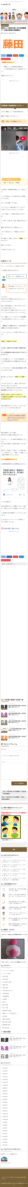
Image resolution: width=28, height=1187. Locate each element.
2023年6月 (4, 1071)
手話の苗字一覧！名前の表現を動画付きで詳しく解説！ (17, 889)
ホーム (8, 1)
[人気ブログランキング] (6, 59)
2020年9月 (4, 1088)
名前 (4, 563)
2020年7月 (4, 1093)
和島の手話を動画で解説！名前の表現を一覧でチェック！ (17, 706)
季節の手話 (5, 985)
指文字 (4, 1002)
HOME (3, 21)
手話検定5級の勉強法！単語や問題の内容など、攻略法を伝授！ (18, 908)
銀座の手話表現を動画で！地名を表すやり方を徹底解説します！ (17, 924)
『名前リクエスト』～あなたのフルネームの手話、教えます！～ (17, 913)
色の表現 (4, 1016)
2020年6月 (4, 1096)
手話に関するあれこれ (7, 990)
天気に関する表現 (6, 982)
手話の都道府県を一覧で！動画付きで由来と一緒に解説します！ (17, 902)
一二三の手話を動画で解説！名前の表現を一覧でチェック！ (17, 729)
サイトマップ (22, 1)
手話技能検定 (5, 996)
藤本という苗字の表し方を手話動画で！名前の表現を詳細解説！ (13, 798)
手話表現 (4, 999)
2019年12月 (5, 1113)
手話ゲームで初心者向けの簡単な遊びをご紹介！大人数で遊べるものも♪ (17, 896)
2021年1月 (4, 1076)
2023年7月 (4, 1068)
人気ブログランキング (6, 1162)
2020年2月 (4, 1108)
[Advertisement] (14, 91)
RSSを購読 (15, 1)
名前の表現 (10, 21)
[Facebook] (9, 55)
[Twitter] (3, 55)
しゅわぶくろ (5, 4)
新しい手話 (5, 1007)
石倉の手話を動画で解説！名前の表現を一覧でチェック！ (17, 721)
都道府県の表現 (6, 1025)
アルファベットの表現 (7, 970)
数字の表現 (5, 1005)
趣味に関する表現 (6, 1022)
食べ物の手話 (5, 1027)
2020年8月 (4, 1091)
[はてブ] (21, 55)
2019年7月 (4, 1128)
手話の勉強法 (5, 993)
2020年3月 (4, 1105)
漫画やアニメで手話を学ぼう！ (10, 1013)
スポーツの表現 (6, 973)
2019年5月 (4, 1133)
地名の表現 (5, 979)
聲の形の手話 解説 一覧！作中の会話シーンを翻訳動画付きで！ (18, 919)
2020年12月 (5, 1079)
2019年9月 (4, 1122)
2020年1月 (4, 1111)
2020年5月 (4, 1099)
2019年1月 (4, 1145)
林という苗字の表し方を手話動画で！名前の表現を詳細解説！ (14, 792)
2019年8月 (4, 1125)
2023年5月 (4, 1074)
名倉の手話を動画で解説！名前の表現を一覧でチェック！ (17, 714)
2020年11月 (5, 1082)
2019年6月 (4, 1131)
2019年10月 (5, 1119)
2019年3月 (4, 1139)
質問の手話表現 (6, 1019)
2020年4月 (4, 1102)
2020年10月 (5, 1085)
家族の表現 (5, 987)
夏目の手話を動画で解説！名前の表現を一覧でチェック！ (17, 737)
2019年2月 (4, 1142)
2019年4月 (4, 1136)
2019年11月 (5, 1116)
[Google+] (15, 55)
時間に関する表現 (6, 1010)
